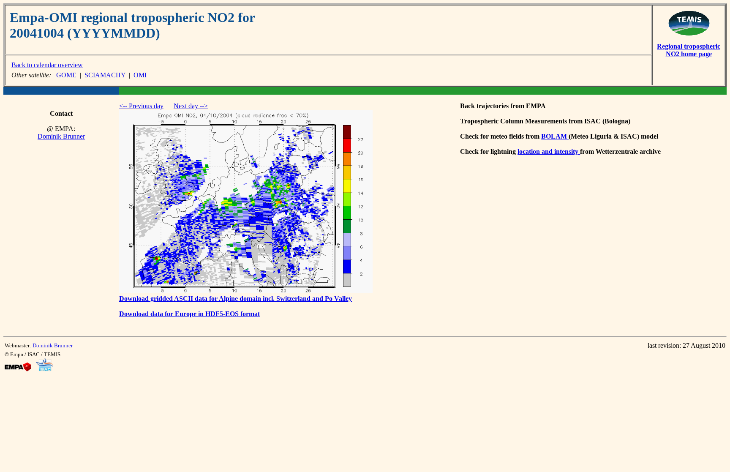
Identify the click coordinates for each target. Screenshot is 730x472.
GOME (66, 75)
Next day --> (191, 105)
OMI (140, 75)
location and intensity (549, 151)
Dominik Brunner (61, 136)
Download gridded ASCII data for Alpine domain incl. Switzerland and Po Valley (235, 298)
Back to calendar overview (47, 64)
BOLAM (555, 136)
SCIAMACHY (104, 75)
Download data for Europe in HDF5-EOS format (189, 313)
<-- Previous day (141, 105)
